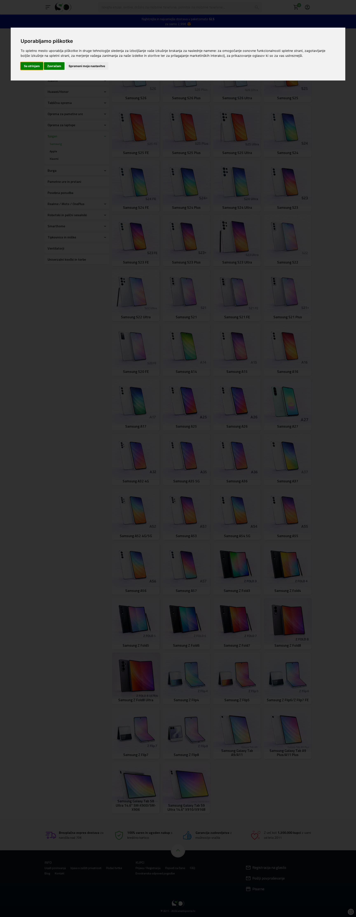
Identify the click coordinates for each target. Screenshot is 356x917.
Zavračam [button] (54, 66)
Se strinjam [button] (32, 66)
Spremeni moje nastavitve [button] (87, 66)
